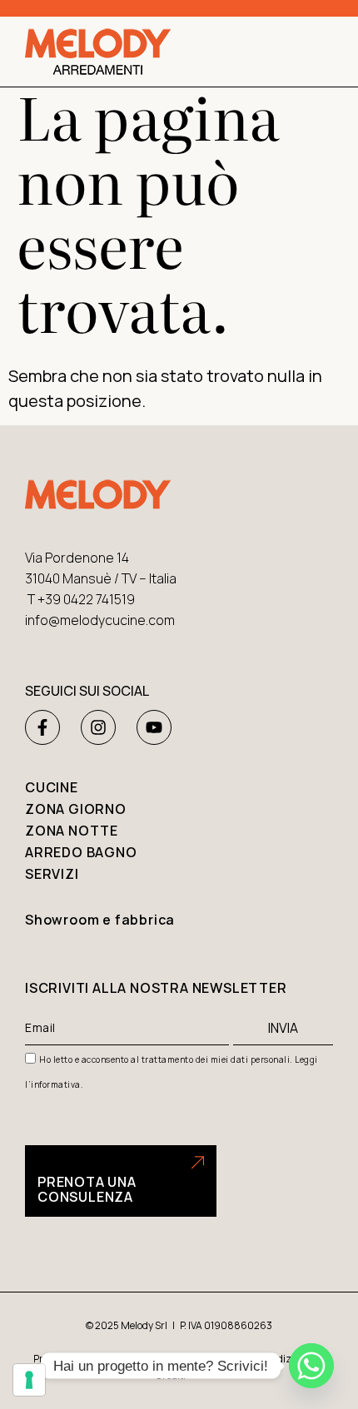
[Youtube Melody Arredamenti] (154, 727)
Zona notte (71, 830)
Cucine (51, 787)
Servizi (52, 874)
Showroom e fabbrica (100, 919)
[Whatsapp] (311, 1365)
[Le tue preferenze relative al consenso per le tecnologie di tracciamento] (29, 1380)
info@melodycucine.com (100, 620)
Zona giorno (76, 809)
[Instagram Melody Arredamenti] (98, 727)
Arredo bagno (81, 852)
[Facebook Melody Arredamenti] (42, 727)
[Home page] (98, 51)
